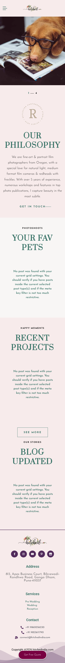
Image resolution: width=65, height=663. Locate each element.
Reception (32, 609)
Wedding (32, 605)
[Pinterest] (41, 554)
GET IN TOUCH (33, 206)
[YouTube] (32, 554)
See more (33, 432)
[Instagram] (23, 554)
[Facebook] (14, 554)
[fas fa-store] (50, 554)
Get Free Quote (32, 654)
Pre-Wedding (32, 601)
